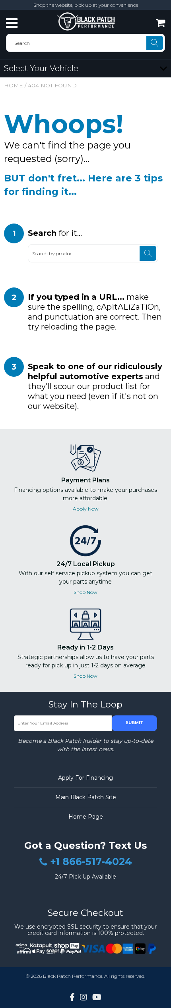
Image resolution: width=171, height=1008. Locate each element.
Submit (134, 722)
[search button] (154, 43)
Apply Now (86, 509)
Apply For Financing (85, 777)
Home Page (85, 816)
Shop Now (85, 592)
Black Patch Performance (72, 976)
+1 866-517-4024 (91, 861)
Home (13, 85)
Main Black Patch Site (85, 797)
